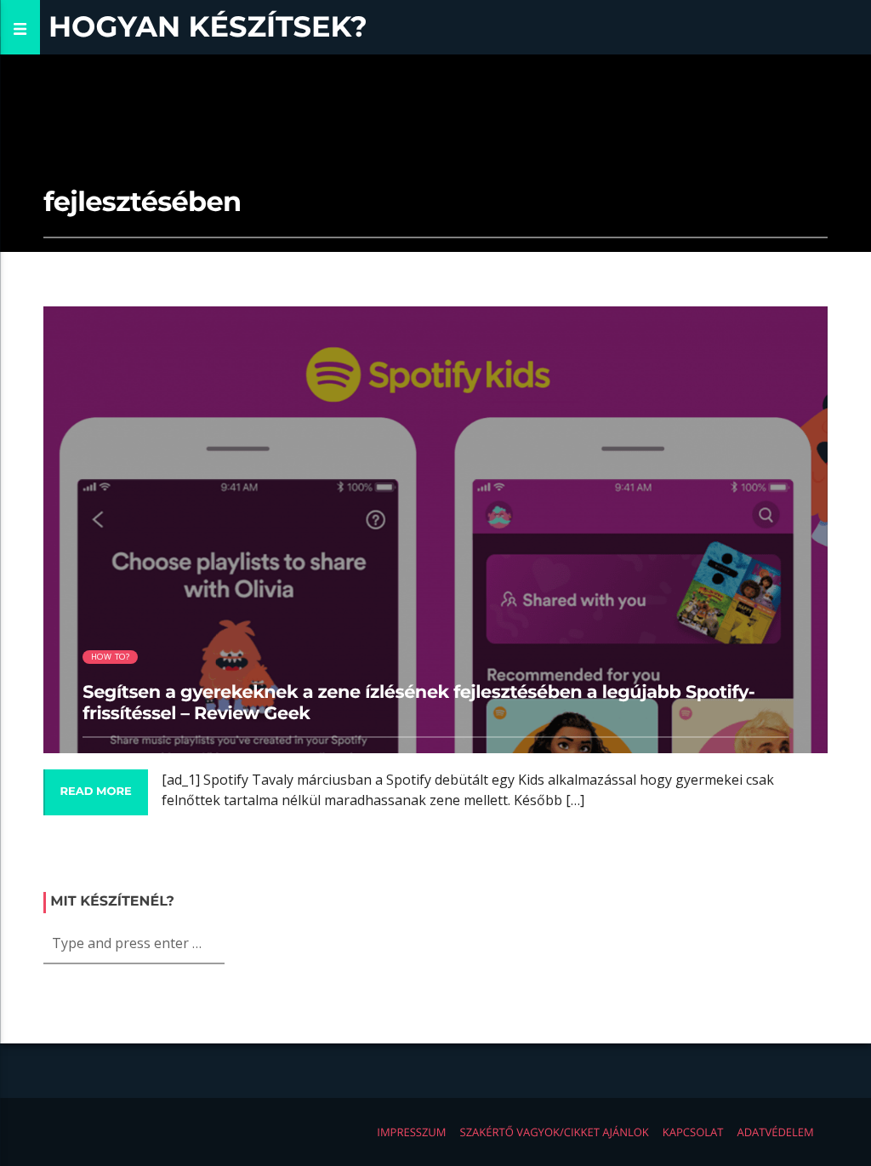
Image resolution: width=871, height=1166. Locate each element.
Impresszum (411, 1132)
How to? (110, 656)
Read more (95, 791)
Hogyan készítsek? (207, 26)
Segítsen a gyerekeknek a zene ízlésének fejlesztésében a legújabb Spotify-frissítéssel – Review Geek (418, 703)
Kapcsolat (693, 1132)
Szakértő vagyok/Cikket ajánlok (554, 1132)
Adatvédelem (775, 1132)
